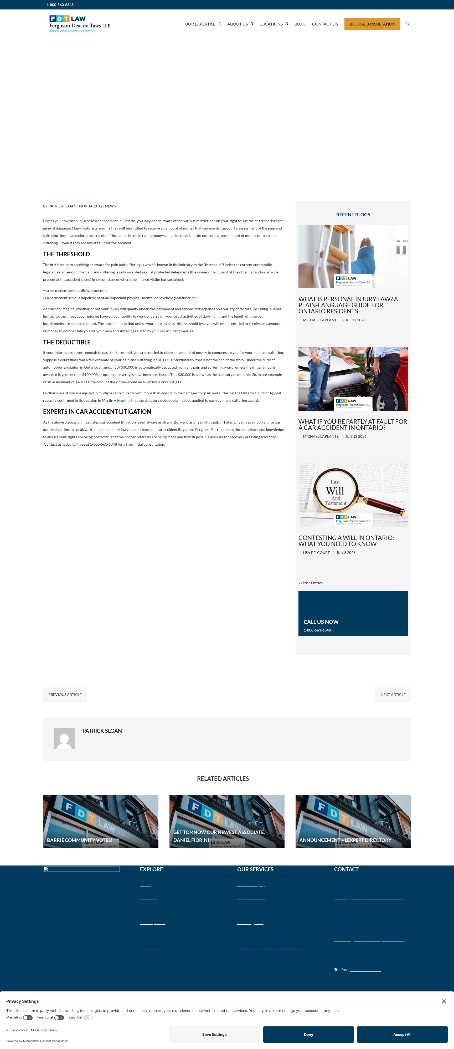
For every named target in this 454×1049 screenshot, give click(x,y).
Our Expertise (200, 23)
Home (145, 884)
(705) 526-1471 (348, 909)
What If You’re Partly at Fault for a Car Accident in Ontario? (352, 424)
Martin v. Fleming (116, 400)
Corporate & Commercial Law (264, 935)
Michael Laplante (321, 320)
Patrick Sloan (62, 206)
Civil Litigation (250, 922)
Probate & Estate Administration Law (271, 947)
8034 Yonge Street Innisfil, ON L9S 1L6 (369, 939)
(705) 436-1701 (348, 951)
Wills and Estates (252, 909)
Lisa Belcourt (316, 552)
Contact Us (325, 23)
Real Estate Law (251, 897)
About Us (237, 23)
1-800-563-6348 (60, 4)
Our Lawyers (151, 909)
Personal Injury (251, 884)
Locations (271, 23)
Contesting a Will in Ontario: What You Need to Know (346, 540)
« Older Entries (310, 582)
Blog (300, 23)
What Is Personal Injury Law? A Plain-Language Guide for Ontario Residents (348, 305)
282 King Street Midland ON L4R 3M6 (368, 897)
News (110, 206)
